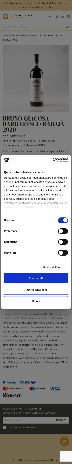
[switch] (63, 231)
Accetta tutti (36, 278)
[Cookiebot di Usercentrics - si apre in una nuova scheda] (52, 160)
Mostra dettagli (52, 267)
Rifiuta (36, 301)
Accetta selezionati (36, 289)
